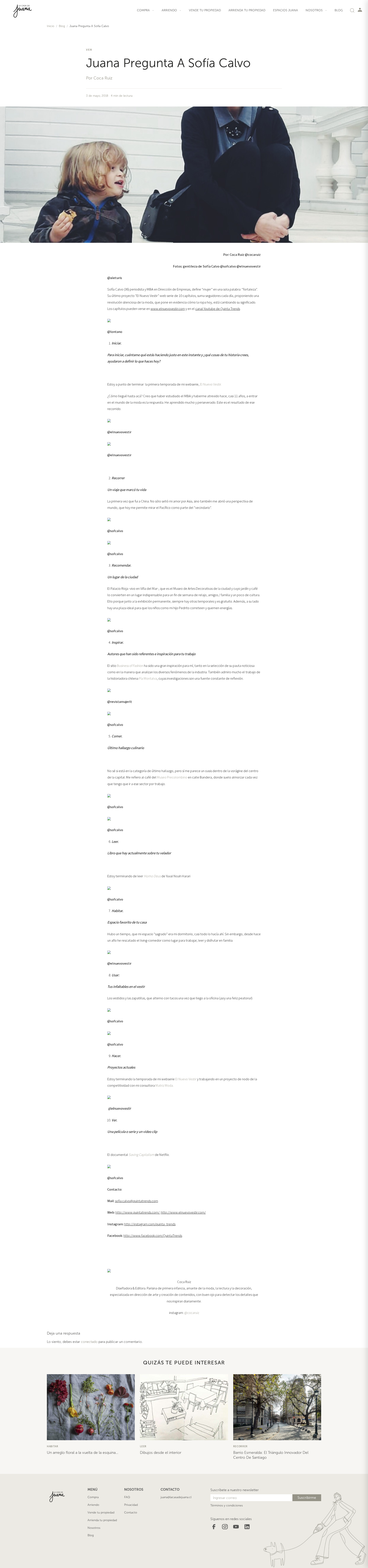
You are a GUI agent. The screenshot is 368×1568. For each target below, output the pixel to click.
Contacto (130, 1512)
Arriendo (93, 1505)
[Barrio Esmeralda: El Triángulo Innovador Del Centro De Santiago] (277, 1407)
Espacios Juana (285, 10)
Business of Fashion (130, 665)
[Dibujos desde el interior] (184, 1407)
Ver (89, 49)
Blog (339, 10)
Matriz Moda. (164, 1085)
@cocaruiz (191, 1312)
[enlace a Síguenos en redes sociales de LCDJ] (213, 1526)
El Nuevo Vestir (185, 1079)
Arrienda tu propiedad (247, 10)
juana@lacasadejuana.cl (176, 1497)
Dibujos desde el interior (160, 1452)
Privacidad (131, 1505)
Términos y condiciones (226, 1505)
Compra (93, 1497)
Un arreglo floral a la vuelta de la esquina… (82, 1452)
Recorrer (240, 1446)
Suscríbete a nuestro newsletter (234, 1490)
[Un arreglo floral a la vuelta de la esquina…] (91, 1407)
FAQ (127, 1497)
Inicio (50, 26)
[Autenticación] (360, 9)
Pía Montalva (148, 678)
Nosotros (94, 1528)
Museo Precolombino (172, 777)
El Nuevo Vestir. (210, 384)
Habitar (52, 1446)
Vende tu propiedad (205, 10)
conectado (89, 1342)
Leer (143, 1446)
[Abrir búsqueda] (352, 10)
